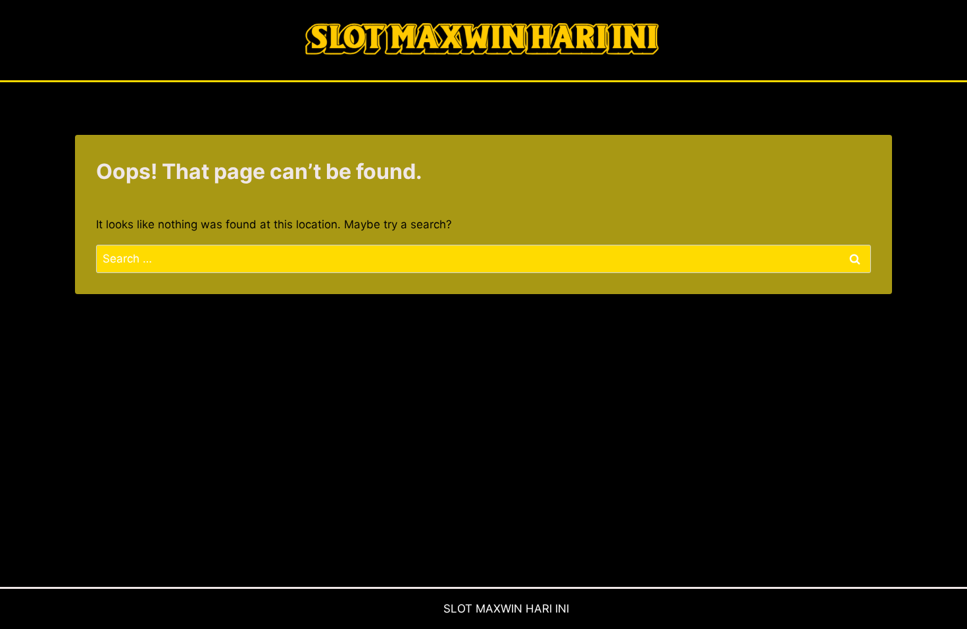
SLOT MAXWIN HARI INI (506, 608)
